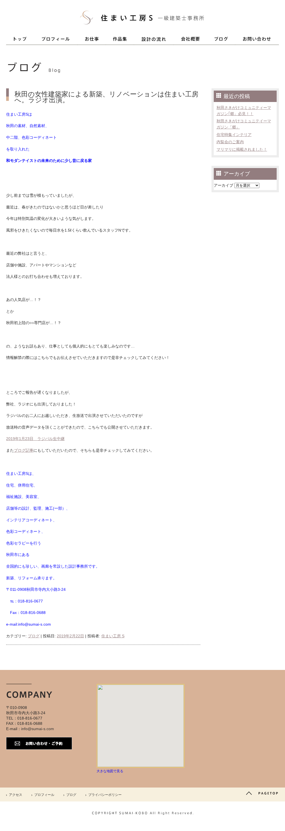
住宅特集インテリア (234, 134)
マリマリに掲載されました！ (242, 149)
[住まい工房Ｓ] (142, 28)
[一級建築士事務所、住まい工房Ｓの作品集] (120, 40)
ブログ (34, 636)
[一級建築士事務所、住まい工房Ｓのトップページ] (20, 40)
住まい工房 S (112, 636)
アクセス (15, 795)
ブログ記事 (23, 450)
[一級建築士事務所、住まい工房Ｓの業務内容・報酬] (92, 40)
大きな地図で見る (110, 771)
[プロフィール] (56, 40)
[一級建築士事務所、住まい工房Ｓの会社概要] (190, 40)
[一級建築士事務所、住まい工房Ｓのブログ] (221, 40)
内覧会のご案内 (230, 142)
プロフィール (44, 795)
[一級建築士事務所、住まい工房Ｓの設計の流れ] (154, 40)
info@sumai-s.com (37, 728)
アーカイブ (223, 185)
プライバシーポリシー (105, 795)
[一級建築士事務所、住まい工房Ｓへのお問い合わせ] (257, 40)
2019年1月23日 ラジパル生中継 (35, 438)
